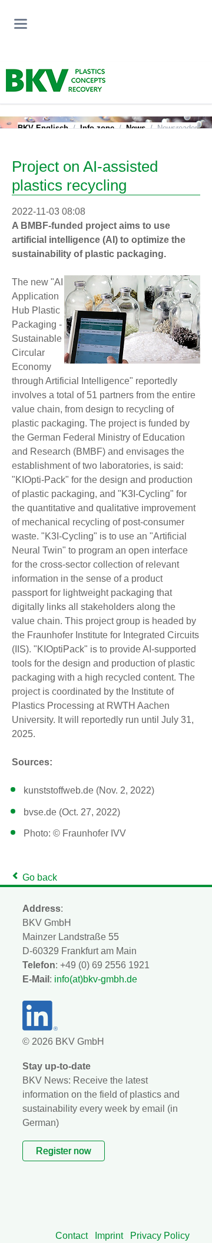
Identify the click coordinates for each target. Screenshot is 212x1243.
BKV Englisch (43, 128)
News (135, 128)
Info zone (97, 128)
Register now (63, 1151)
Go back (39, 877)
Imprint (109, 1236)
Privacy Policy (160, 1236)
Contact (71, 1236)
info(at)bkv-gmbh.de (95, 979)
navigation (21, 23)
